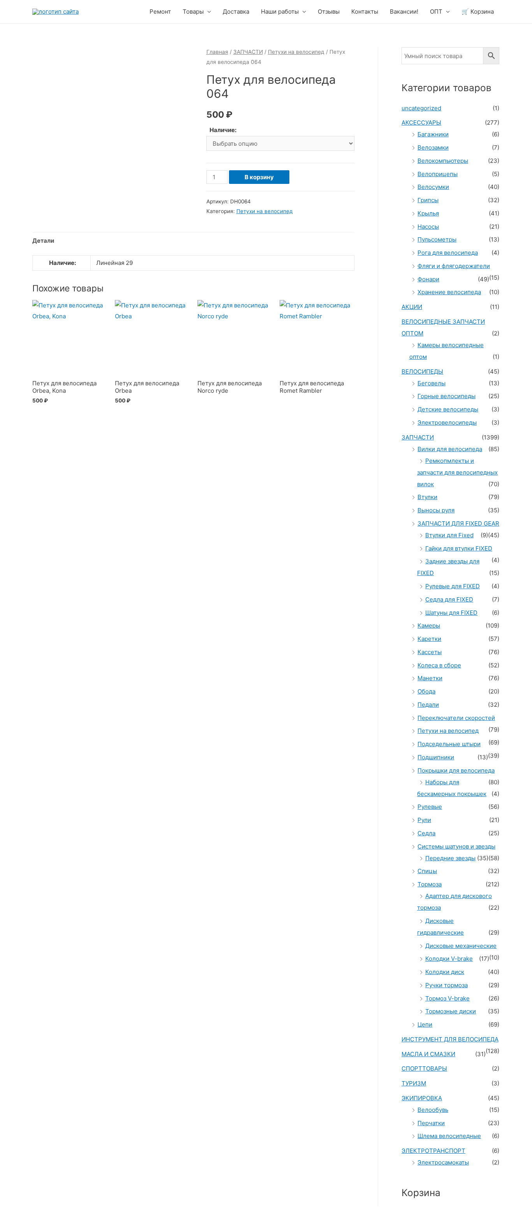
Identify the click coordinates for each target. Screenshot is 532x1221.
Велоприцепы (437, 174)
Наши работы (280, 11)
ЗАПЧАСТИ (248, 52)
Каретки (429, 638)
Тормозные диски (450, 1011)
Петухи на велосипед (296, 52)
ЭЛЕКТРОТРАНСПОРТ (433, 1150)
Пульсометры (436, 239)
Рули (424, 820)
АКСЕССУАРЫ (421, 122)
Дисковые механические (461, 945)
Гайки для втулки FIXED (458, 548)
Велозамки (433, 147)
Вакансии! (404, 11)
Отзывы (329, 11)
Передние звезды (450, 858)
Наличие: (223, 130)
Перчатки (431, 1123)
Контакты (364, 11)
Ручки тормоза (446, 985)
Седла (426, 833)
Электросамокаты (443, 1162)
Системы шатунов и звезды (456, 846)
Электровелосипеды (447, 422)
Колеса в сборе (439, 665)
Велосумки (433, 187)
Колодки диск (444, 972)
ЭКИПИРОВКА (422, 1098)
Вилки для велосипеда (449, 449)
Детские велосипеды (447, 409)
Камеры (428, 625)
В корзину (259, 177)
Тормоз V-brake (447, 998)
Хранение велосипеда (449, 292)
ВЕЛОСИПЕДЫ (422, 371)
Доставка (236, 11)
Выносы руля (435, 510)
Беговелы (431, 383)
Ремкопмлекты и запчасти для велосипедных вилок (457, 472)
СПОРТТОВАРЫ (424, 1068)
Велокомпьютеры (442, 160)
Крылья (428, 213)
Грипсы (428, 200)
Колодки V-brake (449, 958)
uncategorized (421, 108)
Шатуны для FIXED (451, 612)
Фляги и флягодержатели (453, 266)
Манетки (429, 678)
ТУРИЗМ (414, 1083)
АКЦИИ (412, 307)
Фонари (428, 279)
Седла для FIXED (449, 599)
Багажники (433, 134)
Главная (217, 52)
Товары (193, 11)
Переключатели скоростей (456, 718)
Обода (426, 691)
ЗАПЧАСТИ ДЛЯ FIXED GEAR (458, 523)
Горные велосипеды (446, 396)
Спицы (427, 871)
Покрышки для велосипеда (456, 770)
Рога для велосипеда (447, 252)
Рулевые (429, 806)
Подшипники (435, 757)
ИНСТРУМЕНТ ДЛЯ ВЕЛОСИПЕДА (450, 1039)
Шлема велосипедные (449, 1136)
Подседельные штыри (449, 744)
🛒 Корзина (478, 11)
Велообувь (432, 1109)
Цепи (424, 1024)
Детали (43, 240)
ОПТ (436, 11)
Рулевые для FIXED (452, 586)
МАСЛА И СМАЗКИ (428, 1054)
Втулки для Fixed (449, 535)
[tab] (43, 241)
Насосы (428, 226)
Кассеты (429, 652)
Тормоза (429, 884)
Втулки (427, 497)
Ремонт (160, 11)
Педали (428, 704)
